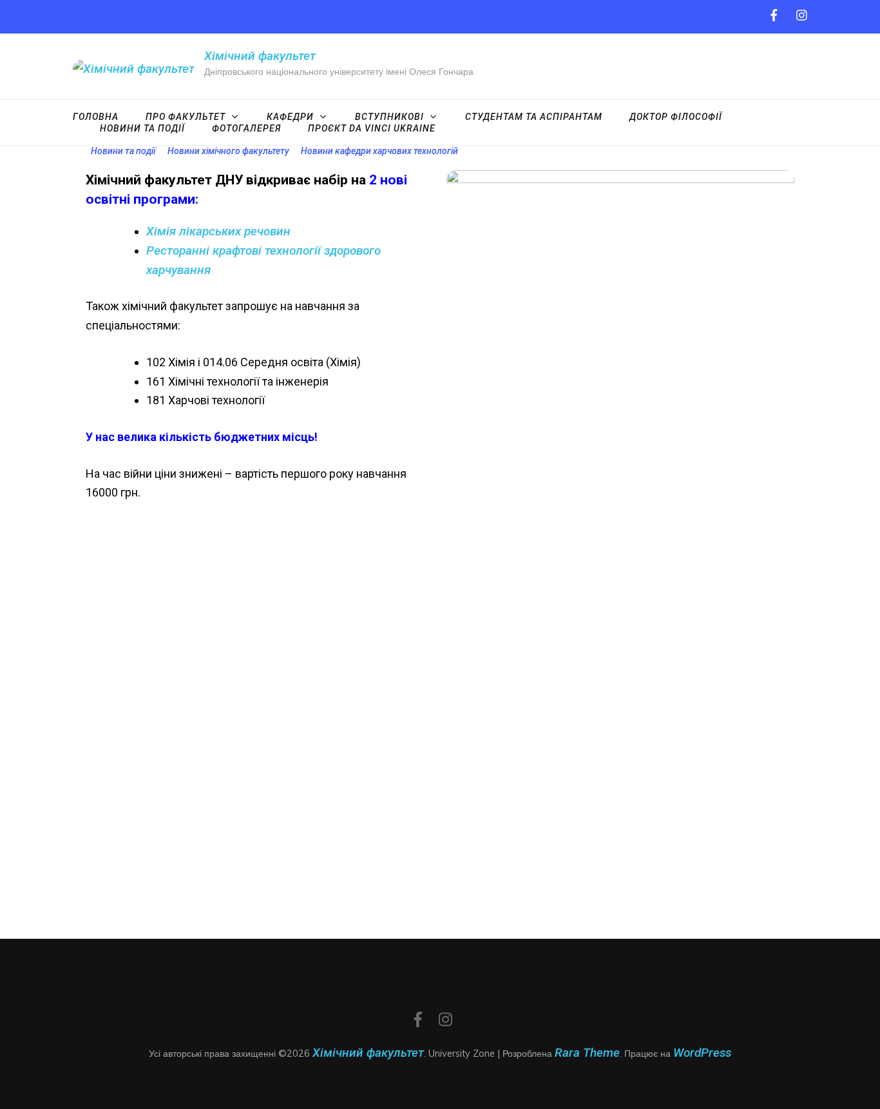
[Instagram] (801, 15)
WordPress (702, 1052)
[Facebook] (774, 15)
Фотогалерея (246, 128)
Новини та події (142, 128)
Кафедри (290, 117)
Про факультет (185, 117)
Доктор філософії (675, 117)
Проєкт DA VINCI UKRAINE (371, 128)
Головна (96, 117)
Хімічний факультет (260, 55)
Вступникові (389, 117)
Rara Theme (587, 1052)
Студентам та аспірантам (533, 117)
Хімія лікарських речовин (218, 231)
